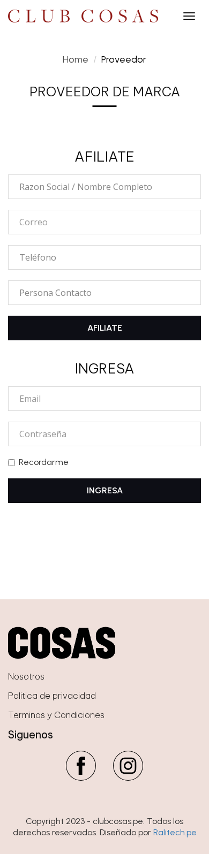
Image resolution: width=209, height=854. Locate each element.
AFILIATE (104, 328)
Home (75, 59)
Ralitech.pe (175, 832)
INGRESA (105, 490)
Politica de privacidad (52, 695)
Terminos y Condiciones (56, 715)
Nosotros (26, 676)
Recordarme (44, 462)
